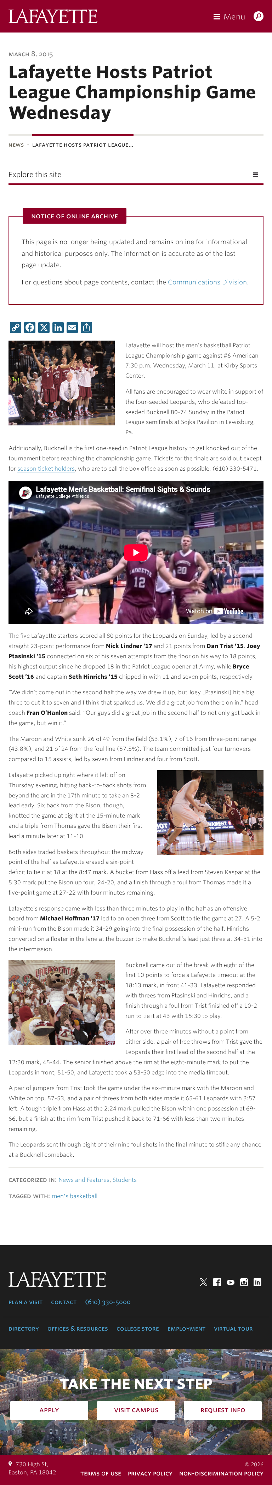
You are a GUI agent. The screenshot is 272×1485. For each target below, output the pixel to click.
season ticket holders (46, 468)
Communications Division (207, 282)
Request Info (222, 1410)
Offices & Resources (77, 1328)
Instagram (244, 1282)
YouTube (231, 1282)
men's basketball (74, 1196)
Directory (23, 1328)
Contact (63, 1302)
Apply (49, 1410)
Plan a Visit (25, 1302)
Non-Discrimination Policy (221, 1473)
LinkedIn (257, 1282)
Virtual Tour (233, 1328)
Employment (186, 1328)
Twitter (204, 1282)
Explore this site (34, 174)
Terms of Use (100, 1473)
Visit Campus (136, 1410)
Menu (234, 16)
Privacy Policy (150, 1473)
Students (125, 1180)
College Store (138, 1328)
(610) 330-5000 (108, 1302)
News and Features (83, 1180)
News (16, 144)
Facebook (217, 1282)
